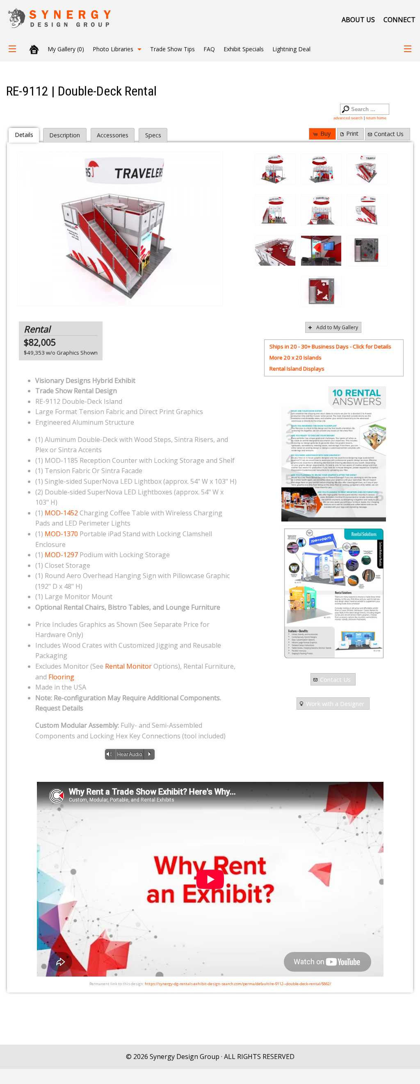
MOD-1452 (61, 512)
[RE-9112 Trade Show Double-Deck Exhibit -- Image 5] (321, 209)
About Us (358, 19)
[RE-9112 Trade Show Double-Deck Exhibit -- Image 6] (367, 209)
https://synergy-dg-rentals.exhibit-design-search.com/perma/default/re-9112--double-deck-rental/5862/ (238, 983)
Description (64, 135)
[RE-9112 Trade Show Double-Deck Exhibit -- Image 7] (275, 250)
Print (352, 133)
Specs (153, 135)
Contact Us (389, 134)
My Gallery (66, 49)
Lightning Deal (291, 49)
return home (376, 118)
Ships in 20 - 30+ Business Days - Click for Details (330, 346)
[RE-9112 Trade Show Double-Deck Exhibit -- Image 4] (275, 209)
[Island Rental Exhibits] (333, 593)
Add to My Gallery (337, 327)
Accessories (112, 135)
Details (24, 135)
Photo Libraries (113, 49)
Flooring (61, 676)
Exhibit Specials (244, 49)
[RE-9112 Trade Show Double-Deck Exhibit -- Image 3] (120, 228)
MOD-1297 (61, 554)
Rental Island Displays (296, 368)
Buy (325, 133)
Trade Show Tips (172, 49)
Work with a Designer (335, 703)
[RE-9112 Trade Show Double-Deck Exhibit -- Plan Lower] (367, 250)
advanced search (348, 118)
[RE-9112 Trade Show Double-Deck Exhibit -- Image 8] (321, 250)
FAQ (209, 49)
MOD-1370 (61, 533)
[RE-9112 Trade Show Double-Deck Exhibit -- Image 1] (275, 169)
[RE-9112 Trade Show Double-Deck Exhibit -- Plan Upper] (321, 291)
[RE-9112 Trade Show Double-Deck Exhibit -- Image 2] (321, 169)
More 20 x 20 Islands (295, 357)
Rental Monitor (128, 666)
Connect (399, 19)
